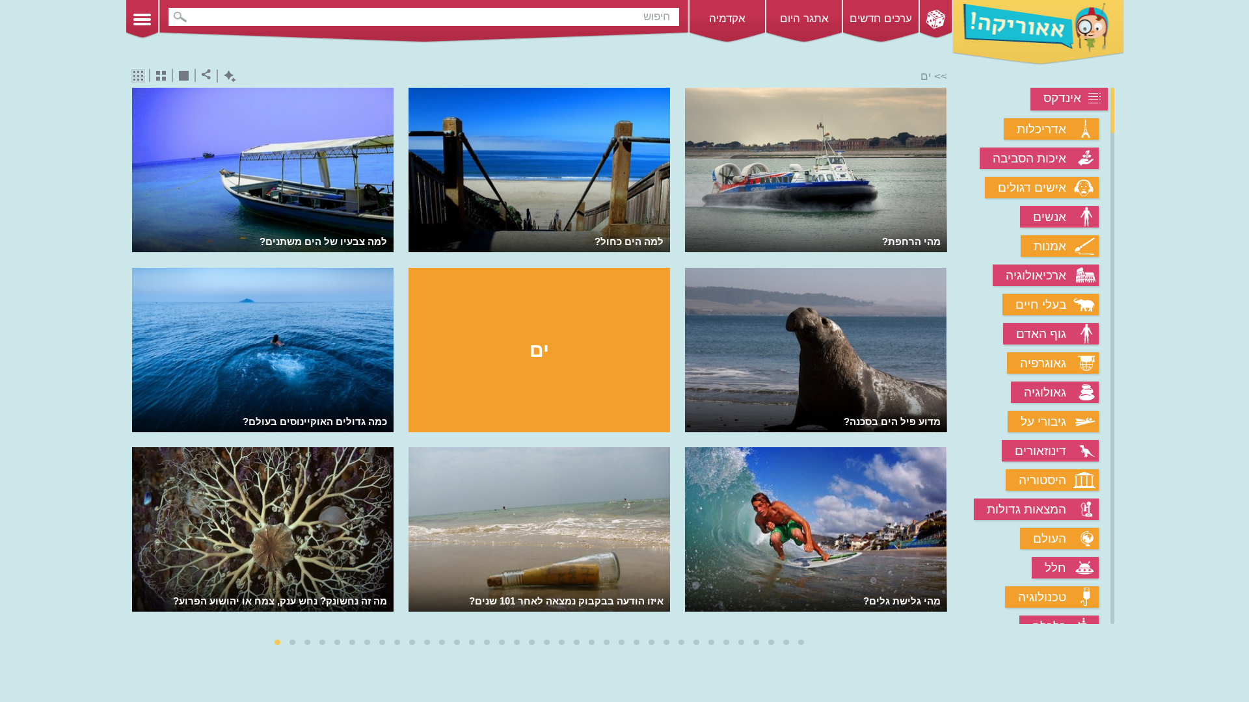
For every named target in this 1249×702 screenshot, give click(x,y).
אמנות (1050, 246)
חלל (1055, 568)
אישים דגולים (1032, 187)
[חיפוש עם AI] (226, 76)
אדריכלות (1041, 129)
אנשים (1049, 217)
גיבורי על (1043, 421)
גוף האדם (1041, 334)
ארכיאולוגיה (1036, 275)
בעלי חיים (1040, 304)
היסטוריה (1042, 480)
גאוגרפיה (1043, 363)
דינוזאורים (1040, 451)
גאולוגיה (1045, 392)
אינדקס (1062, 98)
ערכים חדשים (881, 18)
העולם (1049, 538)
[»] (938, 357)
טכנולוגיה (1042, 597)
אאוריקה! (1038, 32)
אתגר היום (804, 18)
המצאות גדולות (1026, 509)
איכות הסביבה (1029, 158)
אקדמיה (727, 18)
